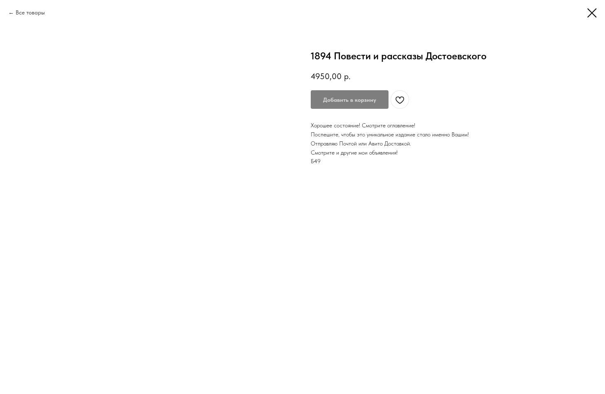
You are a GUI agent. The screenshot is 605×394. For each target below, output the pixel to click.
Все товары (30, 12)
